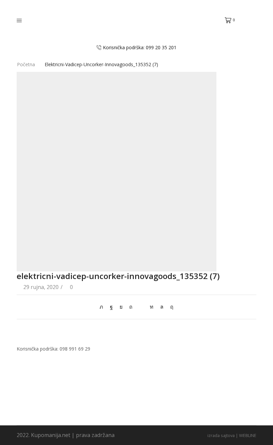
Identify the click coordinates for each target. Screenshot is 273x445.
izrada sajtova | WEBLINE (231, 435)
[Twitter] (103, 306)
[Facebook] (111, 306)
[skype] (170, 306)
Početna (26, 64)
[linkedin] (151, 306)
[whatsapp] (162, 306)
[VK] (121, 306)
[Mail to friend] (141, 306)
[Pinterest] (131, 306)
